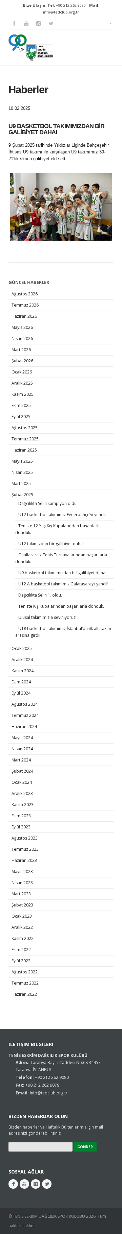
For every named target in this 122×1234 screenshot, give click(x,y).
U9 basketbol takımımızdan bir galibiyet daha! (62, 573)
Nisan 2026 (22, 338)
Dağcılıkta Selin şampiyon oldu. (48, 503)
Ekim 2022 (21, 949)
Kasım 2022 (23, 938)
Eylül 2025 (21, 416)
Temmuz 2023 (25, 849)
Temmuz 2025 (25, 439)
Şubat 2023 (22, 905)
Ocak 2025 (22, 648)
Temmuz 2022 (25, 983)
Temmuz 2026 (25, 305)
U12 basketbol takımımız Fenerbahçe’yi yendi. (62, 514)
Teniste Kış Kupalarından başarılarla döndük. (61, 606)
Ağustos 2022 (25, 972)
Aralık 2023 (22, 793)
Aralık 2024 (22, 659)
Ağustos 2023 (25, 838)
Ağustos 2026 (25, 294)
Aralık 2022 (22, 927)
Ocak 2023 (22, 916)
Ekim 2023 (21, 816)
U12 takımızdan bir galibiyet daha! (51, 544)
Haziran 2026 (24, 316)
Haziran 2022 (24, 994)
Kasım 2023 (23, 804)
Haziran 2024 (24, 726)
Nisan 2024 (22, 749)
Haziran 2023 (24, 860)
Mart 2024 (21, 760)
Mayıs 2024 (22, 738)
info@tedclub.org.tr (61, 12)
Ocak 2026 (22, 372)
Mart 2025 (21, 483)
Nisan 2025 (22, 472)
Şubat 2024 (22, 771)
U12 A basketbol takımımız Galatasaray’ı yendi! (63, 584)
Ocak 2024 (22, 782)
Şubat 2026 (22, 361)
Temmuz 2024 (25, 715)
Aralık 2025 (22, 383)
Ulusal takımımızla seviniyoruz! (47, 617)
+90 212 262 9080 (71, 5)
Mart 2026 (21, 350)
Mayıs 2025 (22, 461)
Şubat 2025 (22, 495)
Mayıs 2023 (22, 871)
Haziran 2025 (24, 450)
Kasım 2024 (23, 671)
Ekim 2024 (21, 682)
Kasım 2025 (23, 394)
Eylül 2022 (21, 961)
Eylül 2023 (21, 827)
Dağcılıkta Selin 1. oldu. (40, 595)
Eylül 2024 (21, 693)
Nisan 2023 (22, 883)
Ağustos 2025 (25, 428)
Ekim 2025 (21, 405)
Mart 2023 (21, 894)
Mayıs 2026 (22, 327)
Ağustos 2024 (25, 704)
